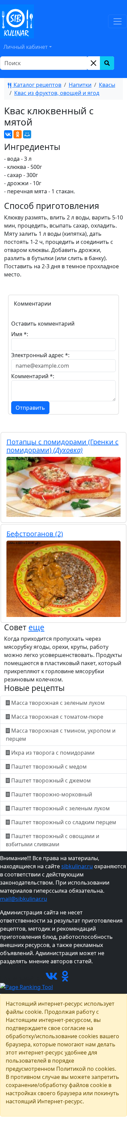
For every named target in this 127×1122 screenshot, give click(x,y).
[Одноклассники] (18, 134)
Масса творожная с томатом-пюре (57, 716)
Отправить (30, 407)
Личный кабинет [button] (25, 47)
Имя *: (19, 334)
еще (36, 627)
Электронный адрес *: (40, 355)
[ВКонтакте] (8, 134)
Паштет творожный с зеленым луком (60, 808)
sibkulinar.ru (77, 866)
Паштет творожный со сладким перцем (64, 822)
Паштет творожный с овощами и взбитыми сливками (52, 840)
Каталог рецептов (36, 85)
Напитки (80, 85)
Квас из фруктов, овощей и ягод (56, 93)
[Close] (93, 63)
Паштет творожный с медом (49, 766)
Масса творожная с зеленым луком (58, 703)
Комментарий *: (32, 376)
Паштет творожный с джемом (51, 780)
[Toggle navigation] (117, 21)
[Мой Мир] (27, 134)
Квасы (107, 85)
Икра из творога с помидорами (53, 752)
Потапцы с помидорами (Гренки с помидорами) (62, 445)
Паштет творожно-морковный (51, 794)
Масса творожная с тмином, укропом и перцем (60, 734)
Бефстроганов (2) (34, 533)
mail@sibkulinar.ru (23, 899)
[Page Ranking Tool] (26, 986)
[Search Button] (107, 63)
